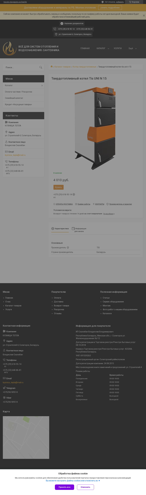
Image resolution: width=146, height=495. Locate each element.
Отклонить (85, 487)
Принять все (64, 487)
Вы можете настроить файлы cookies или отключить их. (72, 480)
